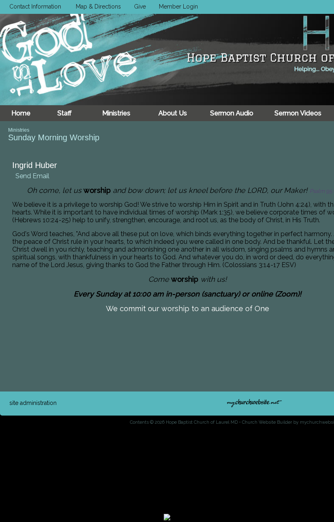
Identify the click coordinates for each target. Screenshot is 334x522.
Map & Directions (97, 6)
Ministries (18, 130)
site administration (33, 403)
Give (138, 6)
